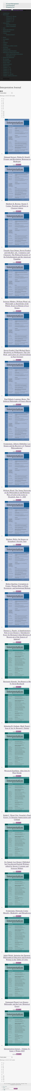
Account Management (12, 3)
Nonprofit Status (7, 60)
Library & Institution (11, 26)
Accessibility (6, 39)
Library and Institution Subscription (14, 54)
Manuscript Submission (8, 29)
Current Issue (6, 13)
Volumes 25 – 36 (10, 18)
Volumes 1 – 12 (10, 21)
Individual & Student (11, 24)
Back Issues (6, 14)
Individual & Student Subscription (11, 52)
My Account (6, 59)
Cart (4, 40)
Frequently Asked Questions (10, 50)
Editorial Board (6, 31)
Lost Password (10, 5)
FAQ (4, 28)
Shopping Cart (10, 7)
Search (4, 1087)
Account (5, 2)
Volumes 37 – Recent (11, 16)
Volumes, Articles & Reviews (10, 75)
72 (3, 115)
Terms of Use (6, 65)
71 (3, 113)
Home (4, 37)
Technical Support (10, 34)
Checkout (5, 42)
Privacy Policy (6, 62)
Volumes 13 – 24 (10, 19)
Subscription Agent (10, 55)
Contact (5, 33)
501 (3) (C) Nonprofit (7, 1083)
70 (3, 112)
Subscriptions (6, 23)
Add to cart (18, 164)
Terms (26, 1083)
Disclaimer (5, 47)
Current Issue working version (10, 45)
